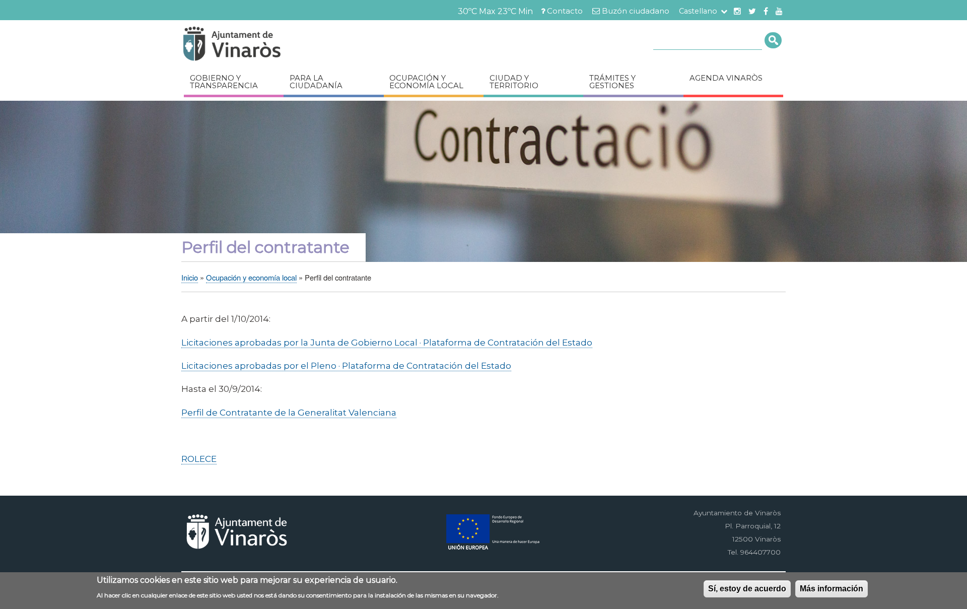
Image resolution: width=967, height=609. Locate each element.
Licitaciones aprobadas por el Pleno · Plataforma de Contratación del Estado (346, 365)
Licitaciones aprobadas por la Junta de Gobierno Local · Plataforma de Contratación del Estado (386, 342)
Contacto (565, 11)
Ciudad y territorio (514, 82)
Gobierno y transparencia (224, 82)
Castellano (698, 11)
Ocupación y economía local (426, 82)
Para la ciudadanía (316, 82)
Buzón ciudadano (635, 11)
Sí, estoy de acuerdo (747, 588)
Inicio (189, 277)
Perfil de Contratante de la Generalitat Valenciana (288, 412)
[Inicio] (261, 45)
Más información (831, 588)
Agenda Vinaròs (726, 78)
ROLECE (199, 458)
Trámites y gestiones (612, 82)
